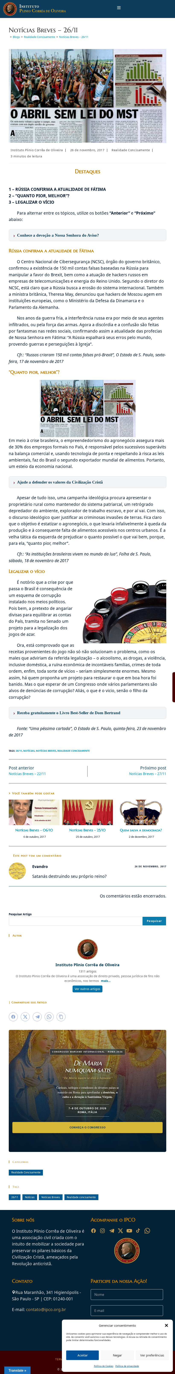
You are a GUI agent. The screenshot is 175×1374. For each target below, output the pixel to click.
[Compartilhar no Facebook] (13, 1016)
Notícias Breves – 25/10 (87, 830)
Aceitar (82, 1355)
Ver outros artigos (87, 989)
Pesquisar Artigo (20, 914)
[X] (120, 1231)
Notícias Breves (46, 750)
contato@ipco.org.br (46, 1309)
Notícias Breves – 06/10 (34, 830)
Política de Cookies (103, 1366)
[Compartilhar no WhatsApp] (49, 1016)
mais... (106, 981)
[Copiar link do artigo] (61, 1016)
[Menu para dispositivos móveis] (119, 9)
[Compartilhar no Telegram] (37, 1016)
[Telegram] (111, 1231)
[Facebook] (93, 1231)
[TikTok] (138, 1231)
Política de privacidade (127, 1366)
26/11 (19, 750)
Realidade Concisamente (131, 150)
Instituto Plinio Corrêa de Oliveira (37, 150)
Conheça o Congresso (88, 1127)
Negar (117, 1355)
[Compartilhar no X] (25, 1016)
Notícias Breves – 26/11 (73, 37)
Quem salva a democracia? (141, 830)
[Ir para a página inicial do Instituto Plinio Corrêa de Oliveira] (127, 1250)
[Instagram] (102, 1231)
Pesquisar (154, 921)
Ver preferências (152, 1355)
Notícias (29, 750)
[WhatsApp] (147, 1231)
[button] (166, 1325)
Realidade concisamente (73, 750)
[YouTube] (129, 1231)
